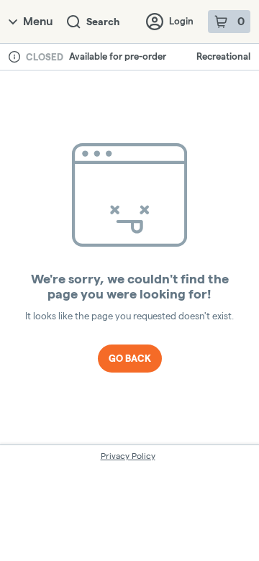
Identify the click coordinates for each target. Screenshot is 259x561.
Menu (38, 21)
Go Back (130, 358)
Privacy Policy (128, 455)
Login (181, 21)
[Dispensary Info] (14, 57)
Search (102, 21)
